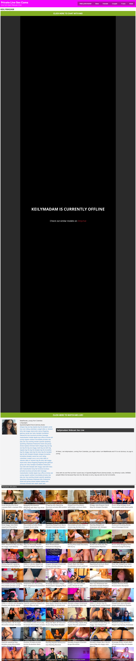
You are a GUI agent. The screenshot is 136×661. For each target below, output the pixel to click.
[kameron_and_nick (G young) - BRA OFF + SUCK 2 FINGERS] (57, 536)
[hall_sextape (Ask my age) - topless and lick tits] (12, 517)
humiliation (45, 433)
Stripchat (82, 221)
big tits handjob (46, 452)
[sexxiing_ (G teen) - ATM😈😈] (123, 595)
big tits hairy (37, 452)
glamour (22, 433)
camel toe (35, 456)
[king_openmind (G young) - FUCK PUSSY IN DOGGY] (101, 575)
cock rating (26, 429)
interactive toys (25, 435)
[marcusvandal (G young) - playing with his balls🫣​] (57, 654)
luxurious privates (36, 435)
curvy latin (39, 458)
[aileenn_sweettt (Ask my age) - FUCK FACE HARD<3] (12, 615)
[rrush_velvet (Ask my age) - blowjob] (34, 634)
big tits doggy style (26, 452)
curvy (34, 458)
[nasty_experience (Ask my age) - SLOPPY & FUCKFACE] (79, 556)
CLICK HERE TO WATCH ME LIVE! (68, 415)
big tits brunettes (45, 450)
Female (105, 4)
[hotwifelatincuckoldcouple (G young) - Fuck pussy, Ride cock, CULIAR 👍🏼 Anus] (34, 497)
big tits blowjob (35, 450)
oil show (47, 437)
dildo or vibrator (47, 429)
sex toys (26, 441)
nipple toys (37, 437)
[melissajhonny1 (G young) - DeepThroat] (34, 654)
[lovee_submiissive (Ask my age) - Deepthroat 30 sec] (123, 497)
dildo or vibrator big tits (33, 460)
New (97, 4)
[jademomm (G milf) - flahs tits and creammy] (101, 634)
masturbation (24, 437)
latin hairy (49, 467)
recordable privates (41, 439)
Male (131, 4)
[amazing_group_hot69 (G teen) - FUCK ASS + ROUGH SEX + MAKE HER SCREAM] (79, 595)
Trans (123, 4)
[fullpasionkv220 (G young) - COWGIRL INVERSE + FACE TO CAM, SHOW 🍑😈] (12, 634)
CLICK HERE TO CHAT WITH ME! (68, 13)
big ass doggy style (33, 448)
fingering (46, 431)
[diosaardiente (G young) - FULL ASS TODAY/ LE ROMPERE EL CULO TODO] (101, 654)
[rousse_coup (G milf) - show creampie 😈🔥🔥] (12, 654)
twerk (37, 446)
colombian (33, 429)
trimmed (32, 446)
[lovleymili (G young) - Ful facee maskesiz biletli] (34, 536)
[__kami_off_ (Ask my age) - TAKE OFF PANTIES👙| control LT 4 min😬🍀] (123, 575)
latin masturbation (26, 469)
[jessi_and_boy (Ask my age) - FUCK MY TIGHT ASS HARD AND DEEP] (12, 595)
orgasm (26, 439)
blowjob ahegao (38, 454)
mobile (31, 437)
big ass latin (44, 448)
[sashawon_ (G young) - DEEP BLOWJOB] (57, 517)
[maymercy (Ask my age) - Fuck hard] (123, 517)
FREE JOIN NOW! (85, 4)
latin (24, 467)
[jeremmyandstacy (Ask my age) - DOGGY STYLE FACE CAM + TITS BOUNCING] (101, 536)
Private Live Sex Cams (14, 2)
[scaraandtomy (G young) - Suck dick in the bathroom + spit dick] (79, 497)
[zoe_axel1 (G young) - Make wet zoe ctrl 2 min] (34, 615)
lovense (40, 469)
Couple (114, 4)
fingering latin (42, 462)
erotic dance (38, 431)
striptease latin (38, 479)
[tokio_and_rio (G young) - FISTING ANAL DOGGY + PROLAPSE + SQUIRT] (57, 595)
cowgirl (39, 429)
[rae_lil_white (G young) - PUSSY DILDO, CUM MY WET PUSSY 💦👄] (123, 634)
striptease (29, 443)
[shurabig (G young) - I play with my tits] (34, 556)
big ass (27, 427)
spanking (23, 443)
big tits (40, 427)
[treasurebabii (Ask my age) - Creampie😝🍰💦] (79, 634)
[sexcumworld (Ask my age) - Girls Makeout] (57, 497)
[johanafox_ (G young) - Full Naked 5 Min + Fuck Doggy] (101, 595)
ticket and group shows (27, 481)
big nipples (33, 427)
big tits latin (23, 454)
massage (45, 435)
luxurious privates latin (33, 471)
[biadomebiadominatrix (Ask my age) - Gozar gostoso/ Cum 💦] (57, 634)
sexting (31, 441)
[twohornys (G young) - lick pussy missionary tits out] (79, 536)
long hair (35, 469)
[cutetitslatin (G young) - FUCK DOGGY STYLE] (12, 536)
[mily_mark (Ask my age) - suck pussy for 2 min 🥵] (79, 575)
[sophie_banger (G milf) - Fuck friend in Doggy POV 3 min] (34, 575)
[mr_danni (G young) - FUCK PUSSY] (101, 517)
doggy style (30, 431)
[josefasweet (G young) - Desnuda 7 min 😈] (101, 615)
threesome (36, 443)
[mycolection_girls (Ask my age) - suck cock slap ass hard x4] (79, 517)
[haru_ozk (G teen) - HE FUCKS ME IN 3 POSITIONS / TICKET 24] (57, 556)
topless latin (44, 481)
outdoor (32, 439)
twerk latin (42, 483)
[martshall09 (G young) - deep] (101, 556)
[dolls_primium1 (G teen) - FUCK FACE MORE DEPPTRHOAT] (123, 556)
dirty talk (23, 431)
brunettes (47, 454)
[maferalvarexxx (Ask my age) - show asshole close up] (12, 497)
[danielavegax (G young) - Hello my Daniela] (79, 615)
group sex (29, 433)
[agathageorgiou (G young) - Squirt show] (79, 654)
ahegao (22, 427)
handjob (38, 433)
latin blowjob (30, 467)
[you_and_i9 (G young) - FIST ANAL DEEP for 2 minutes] (57, 575)
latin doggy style (40, 467)
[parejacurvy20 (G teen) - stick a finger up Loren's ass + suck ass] (57, 615)
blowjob (45, 427)
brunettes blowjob (26, 456)
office (43, 437)
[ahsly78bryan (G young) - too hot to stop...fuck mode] (12, 575)
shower (36, 441)
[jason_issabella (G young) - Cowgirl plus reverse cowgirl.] (123, 654)
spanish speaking (45, 441)
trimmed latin (30, 483)
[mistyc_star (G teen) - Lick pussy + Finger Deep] (34, 517)
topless (26, 446)
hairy (34, 433)
